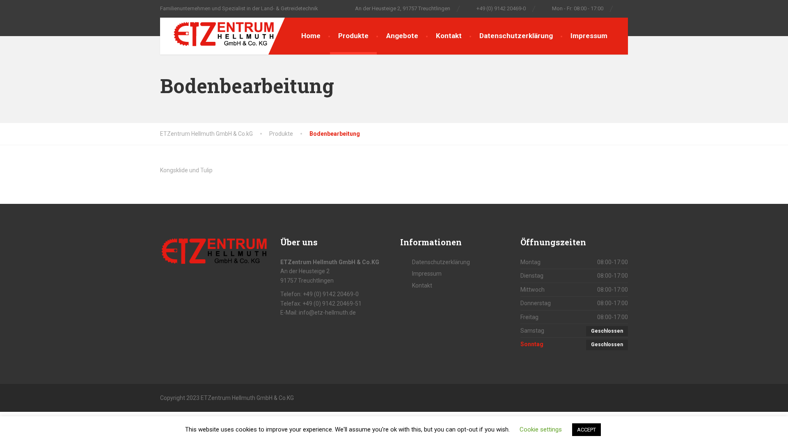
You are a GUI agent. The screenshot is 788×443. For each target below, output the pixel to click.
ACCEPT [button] (586, 430)
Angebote (402, 36)
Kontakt (449, 36)
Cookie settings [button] (541, 429)
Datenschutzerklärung (516, 36)
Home (311, 36)
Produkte (353, 36)
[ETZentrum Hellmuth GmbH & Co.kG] (217, 32)
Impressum (588, 36)
